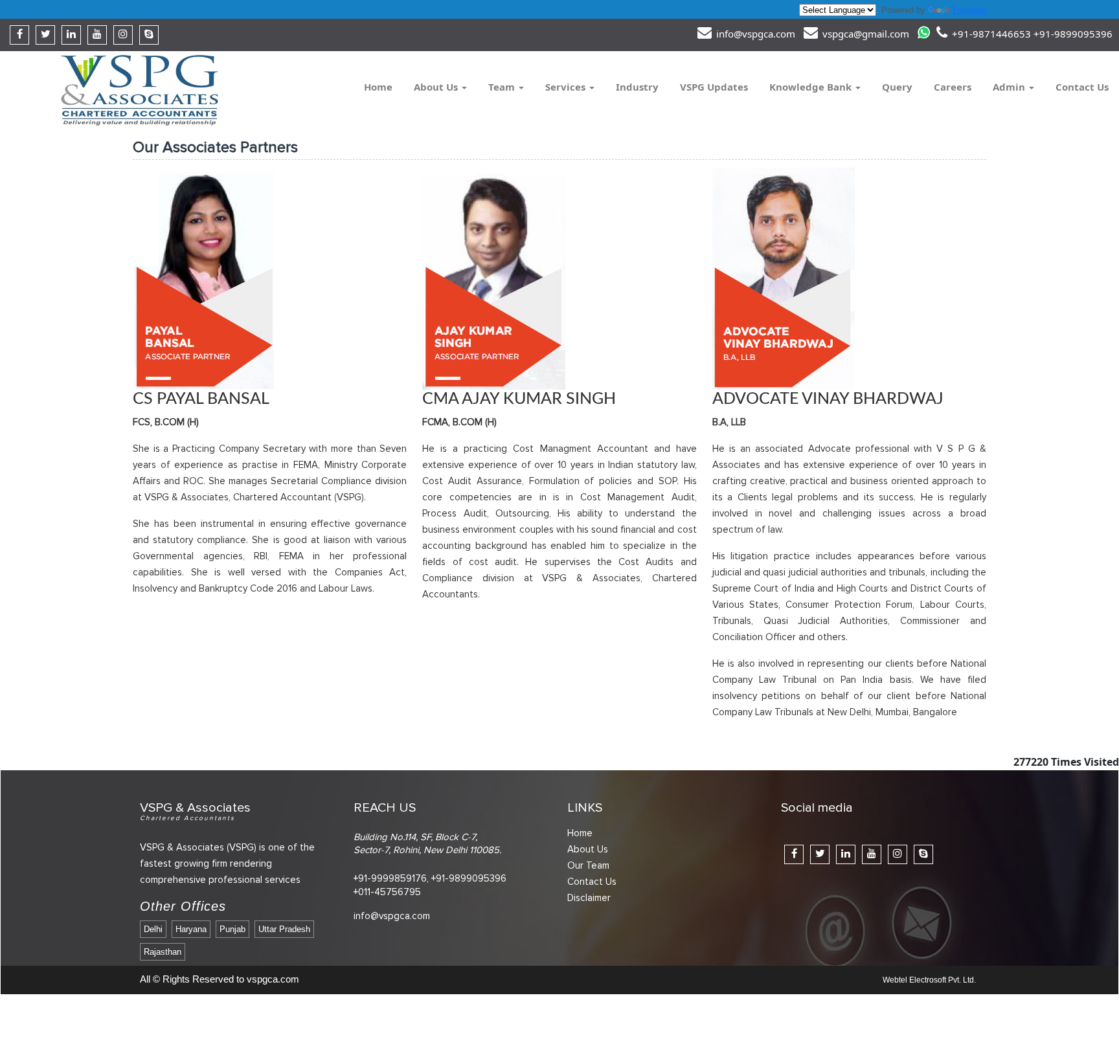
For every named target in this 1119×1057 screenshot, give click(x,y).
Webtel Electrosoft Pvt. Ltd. (929, 980)
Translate (969, 10)
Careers (952, 86)
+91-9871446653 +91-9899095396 (1031, 33)
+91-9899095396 (468, 878)
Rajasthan (162, 952)
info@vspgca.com (754, 33)
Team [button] (502, 86)
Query (897, 86)
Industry (637, 86)
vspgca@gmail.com (864, 33)
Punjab (232, 929)
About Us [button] (437, 86)
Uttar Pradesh (284, 929)
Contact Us (1082, 86)
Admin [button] (1010, 86)
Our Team (588, 865)
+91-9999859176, (391, 878)
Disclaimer (589, 898)
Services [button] (566, 86)
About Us (587, 849)
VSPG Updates (714, 86)
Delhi (153, 929)
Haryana (191, 929)
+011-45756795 (387, 892)
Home (378, 86)
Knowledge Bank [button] (811, 86)
